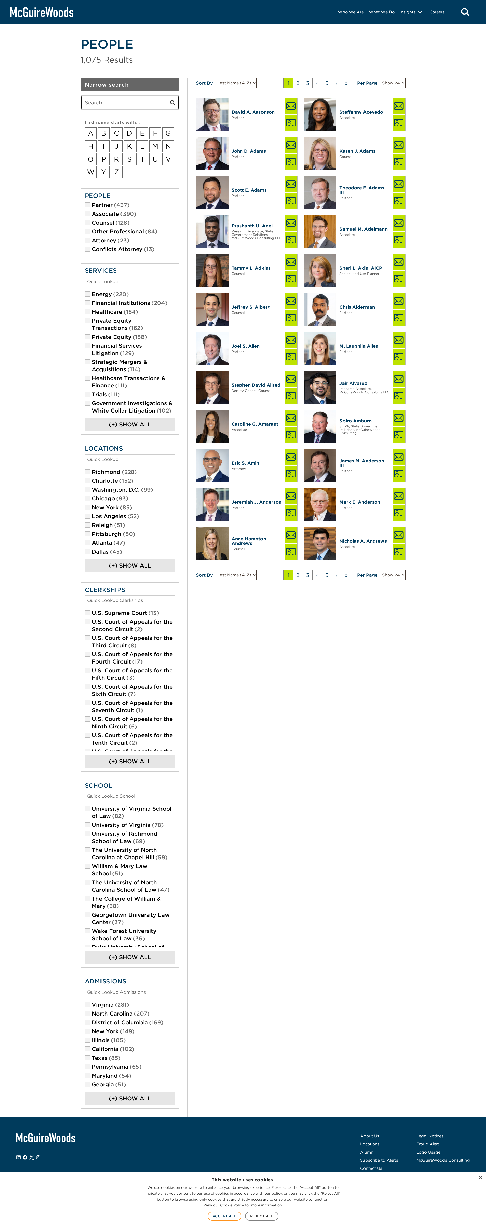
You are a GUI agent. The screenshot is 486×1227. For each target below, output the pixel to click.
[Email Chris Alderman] (399, 301)
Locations (369, 1144)
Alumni (367, 1152)
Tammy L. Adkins (251, 268)
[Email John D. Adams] (291, 145)
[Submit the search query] (172, 102)
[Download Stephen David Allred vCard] (291, 396)
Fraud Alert (427, 1144)
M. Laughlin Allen (358, 346)
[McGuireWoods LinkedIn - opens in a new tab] (18, 1157)
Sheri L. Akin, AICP (360, 268)
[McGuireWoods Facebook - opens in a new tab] (25, 1157)
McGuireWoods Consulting (443, 1160)
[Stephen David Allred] (212, 387)
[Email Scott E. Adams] (291, 184)
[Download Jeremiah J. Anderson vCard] (291, 513)
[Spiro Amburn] (320, 426)
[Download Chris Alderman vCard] (399, 318)
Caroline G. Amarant (255, 424)
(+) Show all (130, 424)
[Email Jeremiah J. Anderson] (291, 496)
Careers (437, 12)
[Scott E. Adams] (212, 192)
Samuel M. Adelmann (363, 229)
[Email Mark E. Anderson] (399, 496)
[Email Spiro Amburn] (399, 418)
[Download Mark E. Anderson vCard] (399, 513)
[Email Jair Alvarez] (399, 379)
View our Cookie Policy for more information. (243, 1205)
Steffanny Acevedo (361, 112)
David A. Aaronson (253, 112)
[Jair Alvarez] (320, 387)
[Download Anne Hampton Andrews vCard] (291, 552)
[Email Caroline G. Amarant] (291, 418)
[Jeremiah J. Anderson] (212, 504)
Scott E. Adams (249, 190)
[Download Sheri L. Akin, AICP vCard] (399, 279)
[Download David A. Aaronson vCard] (291, 123)
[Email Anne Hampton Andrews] (291, 535)
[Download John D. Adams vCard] (291, 162)
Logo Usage (428, 1152)
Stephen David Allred (256, 385)
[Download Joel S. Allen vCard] (291, 357)
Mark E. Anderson (359, 502)
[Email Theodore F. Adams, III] (399, 184)
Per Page (367, 83)
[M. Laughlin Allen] (320, 348)
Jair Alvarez (353, 383)
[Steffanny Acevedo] (320, 114)
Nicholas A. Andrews (363, 541)
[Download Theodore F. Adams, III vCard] (399, 201)
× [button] (480, 1178)
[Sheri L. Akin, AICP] (320, 270)
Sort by (204, 83)
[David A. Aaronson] (212, 114)
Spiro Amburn (355, 420)
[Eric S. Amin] (212, 465)
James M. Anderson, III (362, 463)
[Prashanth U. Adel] (212, 231)
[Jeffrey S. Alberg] (212, 309)
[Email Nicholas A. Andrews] (399, 535)
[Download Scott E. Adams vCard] (291, 201)
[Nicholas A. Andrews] (320, 543)
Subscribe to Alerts (379, 1160)
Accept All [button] (224, 1216)
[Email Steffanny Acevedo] (399, 106)
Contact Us (371, 1168)
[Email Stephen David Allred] (291, 379)
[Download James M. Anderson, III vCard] (399, 474)
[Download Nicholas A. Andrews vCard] (399, 552)
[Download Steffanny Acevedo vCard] (399, 123)
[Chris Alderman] (320, 309)
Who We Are (351, 12)
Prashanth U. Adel (252, 225)
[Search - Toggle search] (465, 12)
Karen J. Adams (357, 151)
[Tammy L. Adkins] (212, 270)
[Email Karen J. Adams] (399, 145)
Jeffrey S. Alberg (251, 307)
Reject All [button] (261, 1216)
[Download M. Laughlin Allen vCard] (399, 357)
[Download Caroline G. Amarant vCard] (291, 435)
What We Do (382, 12)
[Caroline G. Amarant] (212, 426)
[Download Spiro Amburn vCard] (399, 435)
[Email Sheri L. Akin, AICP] (399, 262)
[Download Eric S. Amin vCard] (291, 474)
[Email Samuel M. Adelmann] (399, 223)
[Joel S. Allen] (212, 348)
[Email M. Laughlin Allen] (399, 340)
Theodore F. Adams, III (362, 190)
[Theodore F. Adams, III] (320, 192)
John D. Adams (249, 151)
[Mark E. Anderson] (320, 504)
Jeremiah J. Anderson (256, 502)
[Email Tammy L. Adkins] (291, 262)
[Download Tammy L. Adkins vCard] (291, 279)
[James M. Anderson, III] (320, 465)
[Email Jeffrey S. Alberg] (291, 301)
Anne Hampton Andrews (249, 541)
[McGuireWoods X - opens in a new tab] (31, 1157)
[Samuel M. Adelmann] (320, 231)
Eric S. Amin (245, 463)
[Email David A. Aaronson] (291, 106)
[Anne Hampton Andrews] (212, 543)
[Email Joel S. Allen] (291, 340)
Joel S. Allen (246, 346)
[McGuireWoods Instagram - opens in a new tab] (38, 1157)
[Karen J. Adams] (320, 153)
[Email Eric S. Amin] (291, 457)
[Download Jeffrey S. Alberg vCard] (291, 318)
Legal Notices (429, 1136)
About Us (369, 1136)
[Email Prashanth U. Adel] (291, 223)
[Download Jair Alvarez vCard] (399, 396)
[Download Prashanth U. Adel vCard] (291, 240)
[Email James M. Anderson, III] (399, 457)
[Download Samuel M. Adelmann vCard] (399, 240)
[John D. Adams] (212, 153)
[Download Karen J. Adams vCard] (399, 162)
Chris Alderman (357, 307)
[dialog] (243, 1199)
